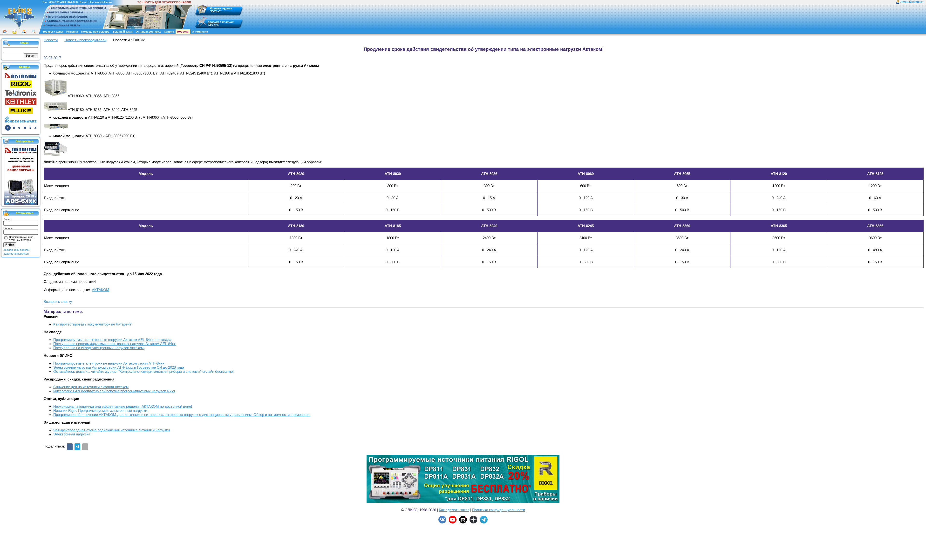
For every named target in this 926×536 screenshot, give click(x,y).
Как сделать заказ (454, 510)
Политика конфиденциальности (498, 510)
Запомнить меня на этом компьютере (21, 238)
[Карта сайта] (24, 32)
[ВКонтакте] (70, 446)
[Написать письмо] (14, 32)
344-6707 (73, 2)
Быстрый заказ (122, 31)
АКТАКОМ (100, 290)
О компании (200, 31)
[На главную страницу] (19, 28)
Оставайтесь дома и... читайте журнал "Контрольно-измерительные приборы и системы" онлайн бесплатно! (143, 371)
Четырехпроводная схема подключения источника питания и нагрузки (111, 430)
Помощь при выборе (95, 31)
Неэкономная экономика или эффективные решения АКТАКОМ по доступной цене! (122, 406)
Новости (183, 31)
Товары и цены (53, 31)
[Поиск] (34, 32)
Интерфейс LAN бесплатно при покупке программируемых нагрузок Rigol (114, 391)
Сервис (169, 31)
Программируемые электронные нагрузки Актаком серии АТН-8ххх (108, 363)
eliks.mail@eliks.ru (100, 2)
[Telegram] (77, 446)
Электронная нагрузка (71, 434)
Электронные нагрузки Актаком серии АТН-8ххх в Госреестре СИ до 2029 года (118, 367)
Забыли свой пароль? (16, 249)
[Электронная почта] (85, 446)
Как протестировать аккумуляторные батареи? (92, 324)
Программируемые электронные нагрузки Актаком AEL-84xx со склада (112, 340)
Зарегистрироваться (16, 253)
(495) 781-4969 (57, 2)
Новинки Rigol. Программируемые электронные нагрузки (100, 410)
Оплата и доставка (148, 31)
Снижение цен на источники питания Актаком (91, 387)
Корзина (213, 21)
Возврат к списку (58, 301)
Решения (72, 31)
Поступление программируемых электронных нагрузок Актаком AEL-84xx (114, 344)
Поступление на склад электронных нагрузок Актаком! (98, 348)
